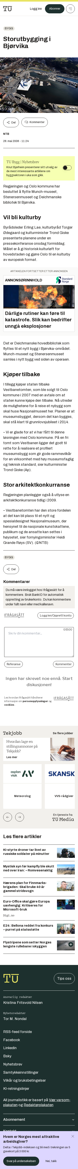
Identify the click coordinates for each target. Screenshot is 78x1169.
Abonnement (14, 1120)
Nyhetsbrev (12, 1064)
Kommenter (37, 122)
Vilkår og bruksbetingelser (24, 1080)
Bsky (7, 1056)
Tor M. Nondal (15, 1019)
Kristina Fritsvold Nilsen (23, 1003)
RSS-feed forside (17, 1032)
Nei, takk (51, 1161)
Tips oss (64, 979)
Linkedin (10, 1048)
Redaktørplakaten (38, 1105)
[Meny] (70, 8)
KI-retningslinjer (16, 1089)
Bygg (9, 28)
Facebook (11, 1040)
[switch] (67, 167)
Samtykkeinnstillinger (20, 1072)
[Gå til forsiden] (7, 9)
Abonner (54, 8)
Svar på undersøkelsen (21, 1161)
